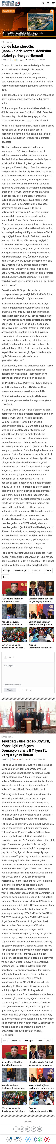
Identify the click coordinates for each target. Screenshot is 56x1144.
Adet (5, 1040)
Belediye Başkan (21, 570)
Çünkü (48, 570)
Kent (5, 577)
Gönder (10, 690)
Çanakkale (36, 570)
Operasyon (29, 1040)
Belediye (6, 570)
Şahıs (40, 1040)
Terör (49, 1040)
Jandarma (16, 1040)
